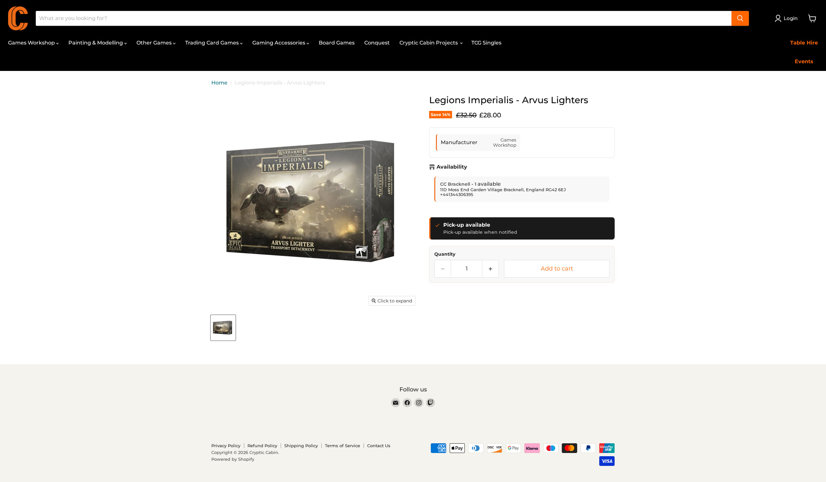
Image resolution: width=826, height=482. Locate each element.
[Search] (740, 18)
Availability (452, 167)
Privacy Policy (225, 445)
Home (219, 83)
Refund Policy (262, 445)
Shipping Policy (301, 445)
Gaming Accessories (279, 43)
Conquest (377, 43)
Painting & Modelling (96, 43)
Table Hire (804, 43)
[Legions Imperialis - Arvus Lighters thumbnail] (223, 327)
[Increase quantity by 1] (490, 269)
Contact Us (378, 445)
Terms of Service (342, 445)
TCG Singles (486, 43)
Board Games (337, 43)
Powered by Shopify (232, 459)
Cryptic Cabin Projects (429, 43)
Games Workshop (32, 43)
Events (804, 61)
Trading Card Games (212, 43)
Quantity (444, 254)
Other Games (154, 43)
